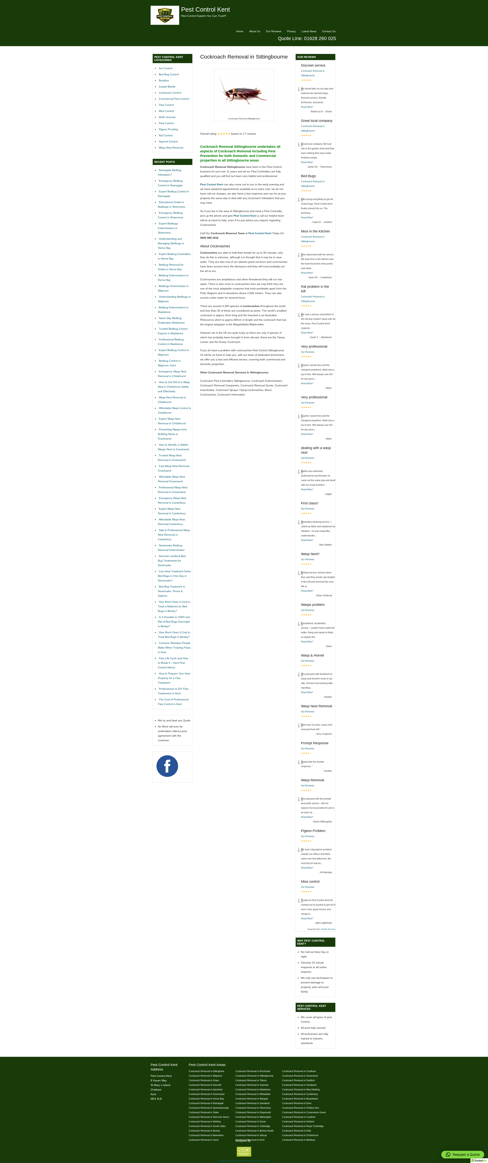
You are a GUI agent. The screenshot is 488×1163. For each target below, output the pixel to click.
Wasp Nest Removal (171, 147)
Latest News (309, 31)
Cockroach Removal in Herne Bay (206, 1098)
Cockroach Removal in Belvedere (206, 1135)
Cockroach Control (170, 92)
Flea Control (166, 104)
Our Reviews (273, 31)
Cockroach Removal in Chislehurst (300, 1135)
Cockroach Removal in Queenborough (209, 1108)
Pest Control (166, 123)
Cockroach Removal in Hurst (203, 1140)
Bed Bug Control (169, 74)
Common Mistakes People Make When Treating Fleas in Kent (174, 647)
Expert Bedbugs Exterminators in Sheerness (168, 228)
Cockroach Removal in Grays (204, 1080)
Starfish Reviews (328, 929)
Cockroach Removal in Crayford (298, 1117)
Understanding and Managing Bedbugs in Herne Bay (171, 243)
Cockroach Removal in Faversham (207, 1094)
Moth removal (167, 117)
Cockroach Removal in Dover (250, 1121)
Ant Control (165, 68)
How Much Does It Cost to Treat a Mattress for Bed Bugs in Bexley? (174, 606)
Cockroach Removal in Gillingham (206, 1071)
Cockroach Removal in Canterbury (300, 1094)
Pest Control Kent (205, 9)
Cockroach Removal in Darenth (205, 1085)
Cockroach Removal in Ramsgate (206, 1103)
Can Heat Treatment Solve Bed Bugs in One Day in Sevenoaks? (174, 576)
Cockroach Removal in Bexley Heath (254, 1130)
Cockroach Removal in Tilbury (251, 1080)
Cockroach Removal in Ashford (298, 1121)
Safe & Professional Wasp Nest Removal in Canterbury (174, 535)
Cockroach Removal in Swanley (252, 1085)
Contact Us (329, 31)
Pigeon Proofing (168, 129)
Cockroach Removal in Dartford (298, 1080)
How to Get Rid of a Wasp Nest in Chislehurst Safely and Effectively (174, 387)
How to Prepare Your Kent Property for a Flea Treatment (174, 678)
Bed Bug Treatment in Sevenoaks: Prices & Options (171, 591)
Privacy (291, 31)
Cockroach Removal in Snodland (299, 1085)
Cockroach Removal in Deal (296, 1103)
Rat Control (166, 135)
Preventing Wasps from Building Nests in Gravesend (172, 434)
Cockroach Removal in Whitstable (252, 1094)
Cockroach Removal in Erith (296, 1130)
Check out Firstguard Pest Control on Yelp (244, 1160)
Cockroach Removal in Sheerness (253, 1108)
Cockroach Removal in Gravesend (300, 1076)
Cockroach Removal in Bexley (204, 1130)
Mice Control (166, 111)
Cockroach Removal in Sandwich (252, 1103)
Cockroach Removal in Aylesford (205, 1089)
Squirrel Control (168, 141)
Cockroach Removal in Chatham (299, 1071)
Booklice (164, 80)
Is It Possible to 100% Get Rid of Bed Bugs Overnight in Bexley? (174, 622)
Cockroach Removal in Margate (251, 1098)
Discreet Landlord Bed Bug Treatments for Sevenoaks (172, 561)
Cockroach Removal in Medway (298, 1140)
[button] (462, 1154)
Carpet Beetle (167, 86)
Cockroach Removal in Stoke (204, 1112)
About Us (254, 31)
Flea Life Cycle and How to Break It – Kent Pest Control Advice (173, 663)
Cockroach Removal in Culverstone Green (304, 1112)
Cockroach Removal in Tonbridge (252, 1126)
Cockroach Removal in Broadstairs (300, 1098)
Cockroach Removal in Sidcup (251, 1135)
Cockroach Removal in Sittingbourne (254, 1076)
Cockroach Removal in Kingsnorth (253, 1112)
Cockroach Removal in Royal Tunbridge (303, 1126)
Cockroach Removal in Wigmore (205, 1076)
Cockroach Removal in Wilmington (253, 1117)
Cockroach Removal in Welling (205, 1121)
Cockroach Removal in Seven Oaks (207, 1126)
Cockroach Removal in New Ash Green (209, 1117)
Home (239, 31)
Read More (307, 107)
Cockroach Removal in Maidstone (252, 1089)
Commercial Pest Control (174, 98)
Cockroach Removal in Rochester (252, 1071)
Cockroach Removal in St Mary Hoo (300, 1108)
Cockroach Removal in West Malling (301, 1089)
